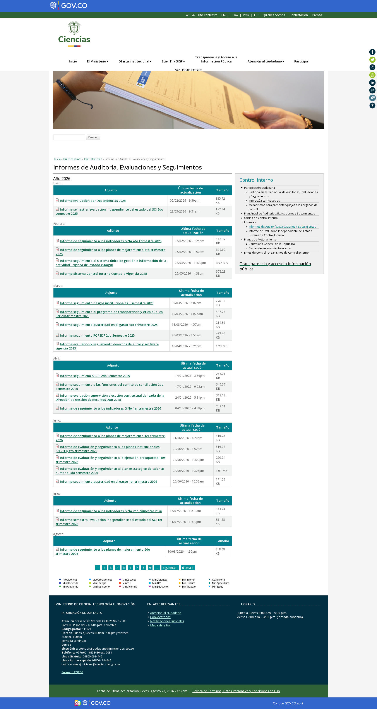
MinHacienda (71, 583)
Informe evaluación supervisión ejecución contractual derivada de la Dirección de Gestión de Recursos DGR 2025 (110, 397)
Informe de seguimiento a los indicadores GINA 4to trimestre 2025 (110, 241)
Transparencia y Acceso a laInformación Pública (216, 59)
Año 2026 (61, 178)
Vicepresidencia (102, 579)
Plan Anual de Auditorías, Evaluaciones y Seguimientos (279, 213)
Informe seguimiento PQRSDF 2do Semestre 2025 (97, 335)
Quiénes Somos (274, 15)
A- (193, 15)
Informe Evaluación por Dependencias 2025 (93, 201)
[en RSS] (372, 90)
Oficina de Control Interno (261, 218)
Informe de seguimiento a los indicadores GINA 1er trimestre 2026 (110, 408)
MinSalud (217, 586)
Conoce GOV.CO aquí (288, 703)
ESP (256, 15)
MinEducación (160, 586)
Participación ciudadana (259, 188)
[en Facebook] (372, 52)
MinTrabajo (189, 586)
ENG (224, 15)
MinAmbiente (70, 586)
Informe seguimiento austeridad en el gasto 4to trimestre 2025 (109, 325)
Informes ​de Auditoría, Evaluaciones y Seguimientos (282, 226)
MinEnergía (99, 583)
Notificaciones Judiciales (167, 621)
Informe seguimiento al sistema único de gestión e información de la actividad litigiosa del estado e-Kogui (111, 263)
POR (246, 15)
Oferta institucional (133, 61)
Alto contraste (207, 15)
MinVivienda (129, 586)
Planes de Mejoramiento (260, 239)
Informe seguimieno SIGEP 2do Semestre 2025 (95, 376)
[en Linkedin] (372, 82)
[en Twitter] (372, 59)
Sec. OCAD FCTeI (187, 70)
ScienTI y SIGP (172, 61)
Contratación (299, 15)
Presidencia (70, 579)
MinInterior (188, 579)
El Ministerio (96, 61)
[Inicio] (72, 34)
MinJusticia (129, 579)
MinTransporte (101, 586)
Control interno (93, 159)
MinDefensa (159, 579)
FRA (235, 15)
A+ (188, 15)
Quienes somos (72, 159)
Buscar (93, 137)
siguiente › (170, 567)
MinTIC (156, 583)
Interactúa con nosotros (264, 200)
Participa (301, 61)
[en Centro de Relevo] (372, 98)
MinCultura (188, 583)
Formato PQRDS (72, 672)
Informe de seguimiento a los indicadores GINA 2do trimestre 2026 (111, 511)
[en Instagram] (372, 67)
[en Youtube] (372, 75)
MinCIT (126, 583)
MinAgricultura (220, 583)
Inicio (73, 61)
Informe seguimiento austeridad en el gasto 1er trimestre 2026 (108, 481)
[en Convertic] (372, 105)
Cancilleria (218, 579)
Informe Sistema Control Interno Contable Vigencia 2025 (103, 273)
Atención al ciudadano (265, 61)
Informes (250, 222)
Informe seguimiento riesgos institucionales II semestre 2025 (106, 303)
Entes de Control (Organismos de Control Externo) (276, 252)
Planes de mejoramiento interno (270, 248)
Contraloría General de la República (272, 244)
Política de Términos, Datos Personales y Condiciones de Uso (236, 691)
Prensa (317, 15)
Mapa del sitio (160, 625)
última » (187, 567)
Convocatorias (160, 617)
